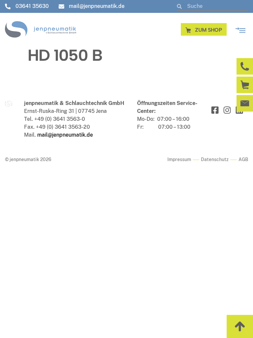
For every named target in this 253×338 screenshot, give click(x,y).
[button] (240, 29)
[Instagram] (227, 110)
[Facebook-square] (215, 110)
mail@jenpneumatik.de (65, 135)
